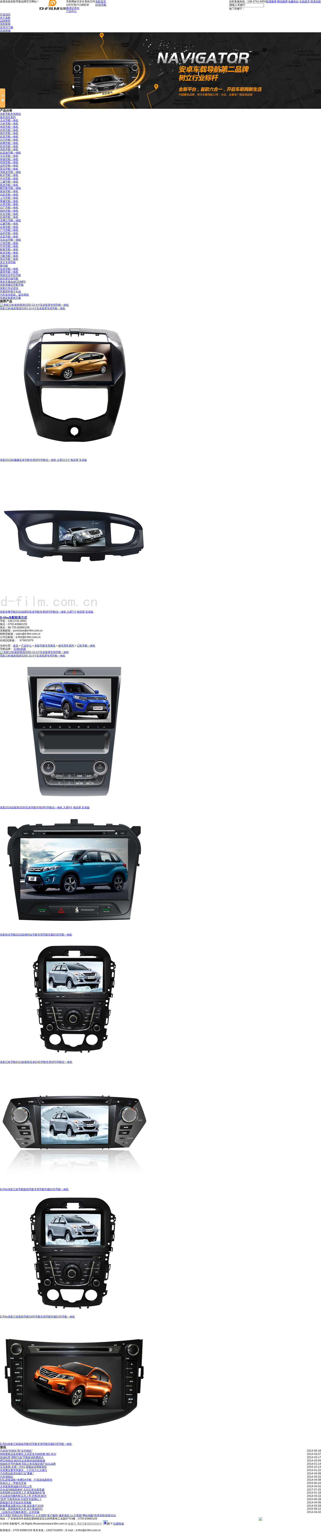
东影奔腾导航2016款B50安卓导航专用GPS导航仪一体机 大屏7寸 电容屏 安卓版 (46, 611)
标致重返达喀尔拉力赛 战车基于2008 (21, 1505)
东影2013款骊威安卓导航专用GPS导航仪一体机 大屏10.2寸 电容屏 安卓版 (43, 460)
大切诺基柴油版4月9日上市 (16, 1486)
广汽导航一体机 (9, 230)
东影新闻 (5, 24)
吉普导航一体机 (9, 236)
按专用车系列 (8, 117)
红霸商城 (118, 1523)
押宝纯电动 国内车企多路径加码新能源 (22, 1460)
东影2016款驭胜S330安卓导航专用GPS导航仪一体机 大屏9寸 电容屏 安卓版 (45, 807)
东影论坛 (110, 1515)
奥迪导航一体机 (9, 191)
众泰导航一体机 (9, 204)
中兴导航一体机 (9, 178)
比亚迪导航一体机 (10, 152)
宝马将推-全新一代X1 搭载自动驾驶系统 (23, 1466)
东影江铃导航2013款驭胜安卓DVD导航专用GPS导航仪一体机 (36, 1061)
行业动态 (5, 14)
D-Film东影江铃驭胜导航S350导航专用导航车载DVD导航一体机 (37, 1316)
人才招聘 (40, 1515)
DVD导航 (100, 4)
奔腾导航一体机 (9, 143)
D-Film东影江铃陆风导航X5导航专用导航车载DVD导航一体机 (36, 1444)
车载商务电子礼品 (10, 291)
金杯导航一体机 (9, 233)
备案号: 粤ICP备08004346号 (85, 1523)
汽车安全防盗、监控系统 (14, 294)
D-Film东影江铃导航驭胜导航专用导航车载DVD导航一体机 (34, 1189)
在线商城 (5, 30)
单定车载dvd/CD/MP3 (13, 281)
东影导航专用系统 (10, 114)
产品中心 (71, 11)
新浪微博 (271, 1)
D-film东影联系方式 (13, 617)
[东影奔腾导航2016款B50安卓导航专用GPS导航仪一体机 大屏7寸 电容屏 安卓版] (74, 609)
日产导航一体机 (9, 207)
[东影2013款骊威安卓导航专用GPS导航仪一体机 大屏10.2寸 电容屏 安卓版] (74, 457)
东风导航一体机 (9, 149)
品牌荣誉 (5, 20)
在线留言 (304, 1)
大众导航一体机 (9, 120)
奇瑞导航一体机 (9, 162)
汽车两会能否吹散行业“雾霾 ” (17, 1473)
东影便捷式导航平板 (12, 284)
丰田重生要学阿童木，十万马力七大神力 (23, 1470)
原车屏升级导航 (9, 278)
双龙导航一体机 (9, 185)
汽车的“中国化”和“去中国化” (16, 1450)
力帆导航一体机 (9, 256)
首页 (15, 645)
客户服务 (52, 1515)
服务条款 (64, 1515)
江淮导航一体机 (9, 243)
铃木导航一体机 (9, 175)
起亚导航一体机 (9, 136)
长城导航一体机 (9, 217)
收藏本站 (293, 1)
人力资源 (76, 1515)
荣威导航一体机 (9, 201)
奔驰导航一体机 (9, 159)
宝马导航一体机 (9, 155)
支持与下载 (6, 27)
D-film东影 (20, 648)
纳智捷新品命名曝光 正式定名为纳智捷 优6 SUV (28, 1454)
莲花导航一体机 (9, 168)
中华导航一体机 (9, 246)
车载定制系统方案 (10, 297)
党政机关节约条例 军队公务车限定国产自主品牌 (28, 1463)
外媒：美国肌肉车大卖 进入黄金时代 (21, 1508)
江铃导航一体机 (9, 123)
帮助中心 (29, 1515)
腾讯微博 (282, 1)
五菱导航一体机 (9, 223)
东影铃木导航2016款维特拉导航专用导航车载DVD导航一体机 (36, 934)
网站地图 (88, 1515)
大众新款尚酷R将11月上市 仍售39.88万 (23, 1495)
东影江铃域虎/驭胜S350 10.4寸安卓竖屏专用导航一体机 (32, 308)
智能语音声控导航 (10, 275)
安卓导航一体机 (9, 268)
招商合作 (17, 1515)
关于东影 (5, 17)
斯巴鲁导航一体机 (10, 188)
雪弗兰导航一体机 (10, 220)
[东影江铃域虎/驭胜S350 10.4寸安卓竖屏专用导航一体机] (34, 304)
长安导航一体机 (9, 214)
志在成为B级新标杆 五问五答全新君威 (22, 1489)
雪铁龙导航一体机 (10, 172)
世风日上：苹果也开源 (13, 1483)
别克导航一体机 (9, 146)
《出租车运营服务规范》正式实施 (19, 1512)
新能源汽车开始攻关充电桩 (15, 1502)
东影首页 (100, 1)
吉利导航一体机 (9, 165)
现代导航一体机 (9, 133)
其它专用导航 (8, 262)
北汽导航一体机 (9, 139)
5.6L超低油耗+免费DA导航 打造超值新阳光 (26, 1479)
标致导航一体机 (9, 249)
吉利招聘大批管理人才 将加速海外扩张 (22, 1492)
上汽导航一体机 (9, 197)
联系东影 (316, 1)
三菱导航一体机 (9, 181)
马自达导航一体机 (10, 239)
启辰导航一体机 (9, 194)
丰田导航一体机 (9, 130)
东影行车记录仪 (9, 288)
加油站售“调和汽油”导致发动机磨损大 (22, 1457)
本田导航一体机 (9, 126)
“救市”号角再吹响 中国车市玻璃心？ (21, 1499)
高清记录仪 (72, 8)
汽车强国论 (6, 1476)
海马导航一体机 (9, 259)
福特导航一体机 (9, 210)
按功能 (4, 265)
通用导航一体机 (9, 271)
